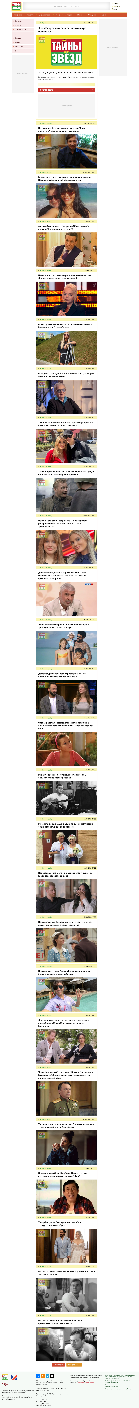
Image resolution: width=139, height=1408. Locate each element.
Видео (44, 23)
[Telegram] (47, 1376)
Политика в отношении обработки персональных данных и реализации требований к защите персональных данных (120, 1376)
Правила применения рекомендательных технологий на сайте (118, 1381)
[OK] (43, 1376)
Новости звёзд (47, 123)
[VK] (38, 1376)
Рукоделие (92, 15)
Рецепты (30, 15)
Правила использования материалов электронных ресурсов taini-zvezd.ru (121, 1385)
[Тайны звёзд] (38, 23)
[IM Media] (14, 1377)
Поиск (114, 9)
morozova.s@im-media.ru (86, 1383)
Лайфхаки (18, 15)
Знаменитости (45, 15)
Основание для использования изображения (119, 1389)
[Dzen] (52, 1376)
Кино (58, 15)
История (68, 15)
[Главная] (5, 1377)
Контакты (116, 6)
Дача (104, 15)
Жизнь (80, 15)
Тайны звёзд (16, 6)
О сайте (115, 3)
